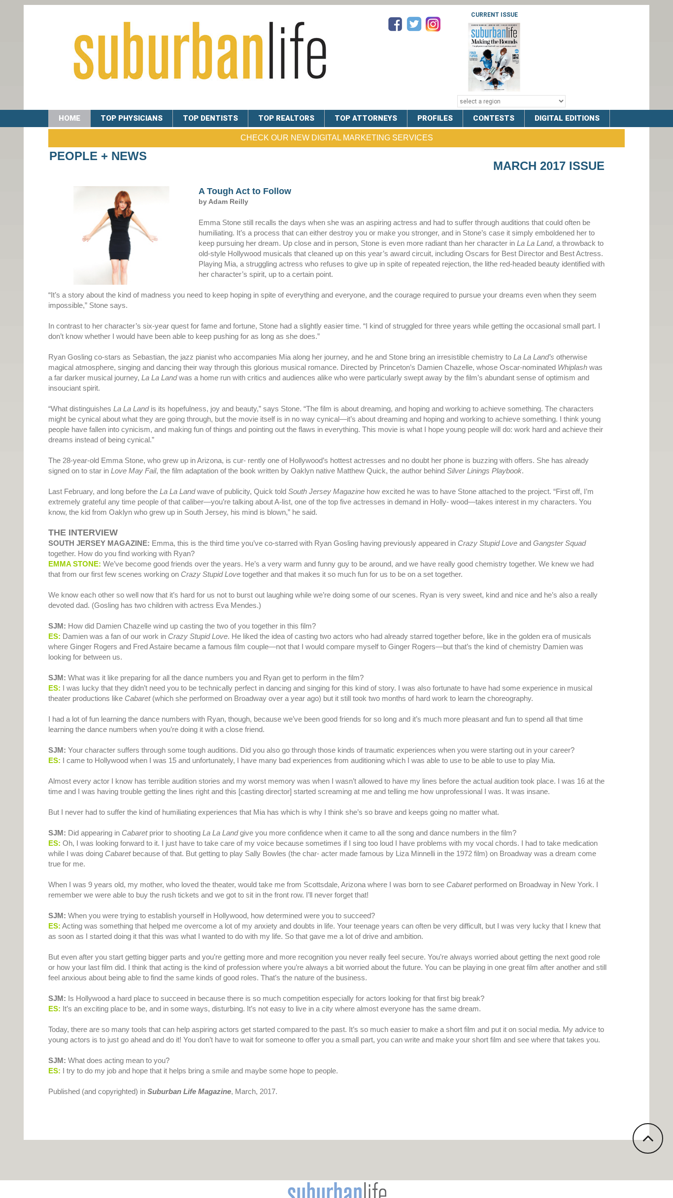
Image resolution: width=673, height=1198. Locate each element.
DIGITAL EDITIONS (567, 118)
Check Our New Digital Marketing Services (336, 137)
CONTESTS (493, 118)
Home (69, 118)
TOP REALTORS (286, 118)
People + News (98, 156)
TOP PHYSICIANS (132, 118)
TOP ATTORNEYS (366, 118)
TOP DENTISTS (210, 118)
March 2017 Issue (549, 165)
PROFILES (435, 118)
